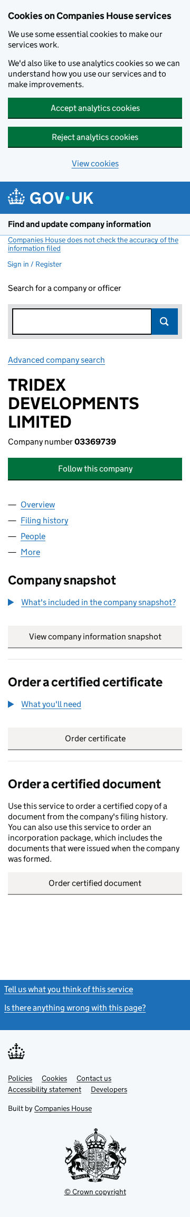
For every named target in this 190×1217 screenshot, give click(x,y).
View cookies (95, 163)
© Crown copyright (95, 1191)
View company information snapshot (105, 636)
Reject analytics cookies (95, 137)
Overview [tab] (38, 504)
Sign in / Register (34, 264)
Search (164, 321)
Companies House (63, 1108)
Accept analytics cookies (95, 108)
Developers (109, 1089)
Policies (20, 1078)
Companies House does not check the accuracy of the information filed (93, 244)
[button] (92, 602)
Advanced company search (56, 360)
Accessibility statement (44, 1089)
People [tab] (33, 536)
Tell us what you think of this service (68, 989)
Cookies (54, 1078)
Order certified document (95, 883)
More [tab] (30, 552)
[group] (95, 603)
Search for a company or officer (64, 288)
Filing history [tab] (44, 520)
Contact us (94, 1078)
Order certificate (95, 738)
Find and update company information (79, 224)
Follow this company (95, 469)
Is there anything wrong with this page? (75, 1008)
